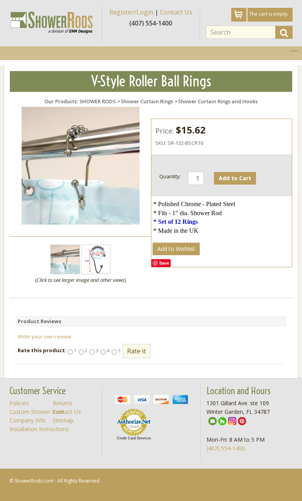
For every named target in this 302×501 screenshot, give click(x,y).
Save (164, 263)
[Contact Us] (212, 420)
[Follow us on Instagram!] (232, 420)
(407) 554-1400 (225, 448)
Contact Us (176, 12)
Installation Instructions (39, 429)
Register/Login (131, 12)
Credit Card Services (134, 438)
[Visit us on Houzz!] (222, 420)
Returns (62, 403)
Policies (19, 403)
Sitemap (63, 420)
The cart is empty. (269, 14)
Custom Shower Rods (37, 411)
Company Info (27, 420)
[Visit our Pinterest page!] (242, 420)
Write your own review (44, 336)
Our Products (60, 101)
